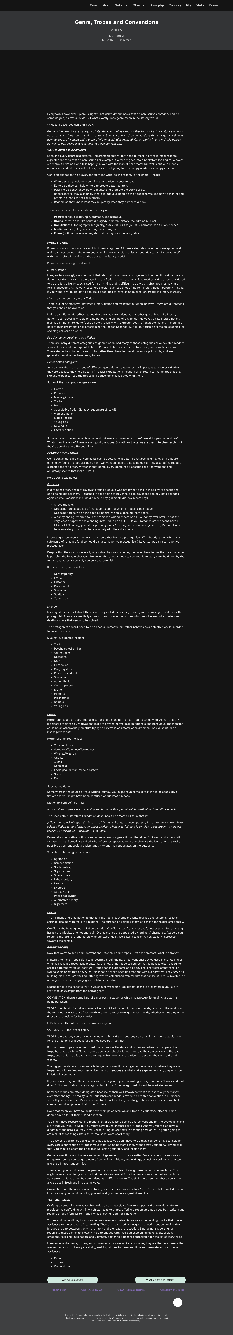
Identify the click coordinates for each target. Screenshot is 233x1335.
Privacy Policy (59, 1289)
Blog (188, 5)
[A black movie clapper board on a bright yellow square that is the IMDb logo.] (160, 1304)
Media (200, 5)
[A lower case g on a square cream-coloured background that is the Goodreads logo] (89, 1305)
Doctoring (175, 5)
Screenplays (157, 5)
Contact (213, 5)
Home (93, 5)
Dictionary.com (57, 802)
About (106, 5)
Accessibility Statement (172, 1289)
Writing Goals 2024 (72, 1279)
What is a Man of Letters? (160, 1279)
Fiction (119, 5)
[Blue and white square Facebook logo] (72, 1305)
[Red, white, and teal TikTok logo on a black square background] (107, 1305)
